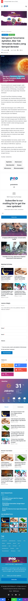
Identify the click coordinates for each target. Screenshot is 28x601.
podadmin (6, 50)
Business (19, 540)
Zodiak (19, 550)
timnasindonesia (5, 550)
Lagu (9, 545)
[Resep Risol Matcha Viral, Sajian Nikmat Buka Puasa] (6, 427)
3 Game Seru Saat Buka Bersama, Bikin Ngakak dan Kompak (20, 293)
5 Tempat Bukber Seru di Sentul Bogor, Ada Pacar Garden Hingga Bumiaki (7, 293)
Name (3, 328)
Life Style (15, 545)
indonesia (9, 543)
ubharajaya (13, 550)
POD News (8, 31)
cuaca (19, 165)
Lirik (19, 545)
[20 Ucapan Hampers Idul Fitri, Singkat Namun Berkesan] (7, 271)
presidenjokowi (5, 548)
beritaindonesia (12, 540)
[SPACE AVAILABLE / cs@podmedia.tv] (14, 18)
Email (3, 334)
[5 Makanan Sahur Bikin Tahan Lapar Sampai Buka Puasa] (23, 525)
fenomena (8, 168)
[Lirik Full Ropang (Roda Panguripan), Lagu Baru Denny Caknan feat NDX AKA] (5, 530)
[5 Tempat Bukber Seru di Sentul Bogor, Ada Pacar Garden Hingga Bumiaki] (7, 286)
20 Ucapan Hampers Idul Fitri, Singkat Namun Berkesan (6, 277)
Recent (6, 407)
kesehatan (4, 545)
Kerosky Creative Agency (19, 588)
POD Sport (11, 34)
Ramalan (12, 548)
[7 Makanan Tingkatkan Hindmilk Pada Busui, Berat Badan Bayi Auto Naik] (23, 530)
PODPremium (16, 591)
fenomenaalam (19, 168)
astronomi (19, 162)
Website (3, 340)
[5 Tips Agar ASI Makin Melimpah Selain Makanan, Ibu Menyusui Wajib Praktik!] (14, 530)
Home (4, 31)
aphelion (9, 162)
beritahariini (4, 540)
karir (19, 543)
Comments (20, 407)
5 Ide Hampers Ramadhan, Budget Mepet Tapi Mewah (20, 277)
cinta (24, 540)
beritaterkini (10, 165)
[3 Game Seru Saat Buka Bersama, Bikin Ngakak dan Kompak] (21, 286)
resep (17, 548)
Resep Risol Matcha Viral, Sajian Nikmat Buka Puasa (18, 426)
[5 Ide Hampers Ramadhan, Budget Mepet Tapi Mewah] (21, 271)
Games (3, 543)
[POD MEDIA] (6, 6)
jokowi (14, 543)
